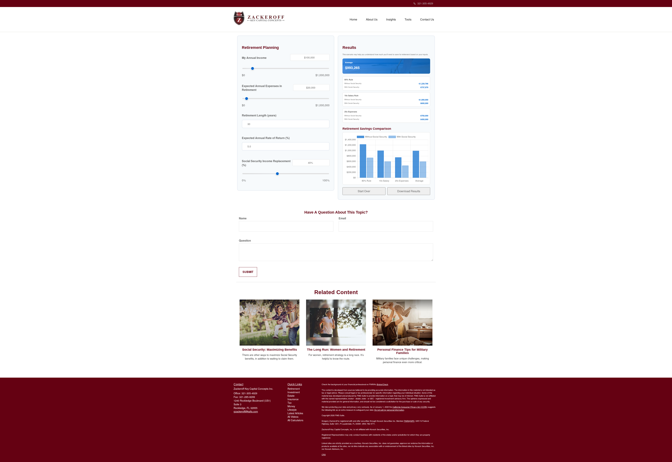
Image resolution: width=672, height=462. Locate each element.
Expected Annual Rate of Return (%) (266, 138)
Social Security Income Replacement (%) (266, 163)
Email (342, 218)
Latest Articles (295, 413)
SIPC (412, 420)
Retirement (294, 388)
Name (243, 218)
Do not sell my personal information (389, 409)
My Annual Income (254, 58)
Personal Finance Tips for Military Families (402, 351)
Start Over (364, 191)
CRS (324, 454)
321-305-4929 (425, 3)
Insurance (293, 399)
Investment (294, 392)
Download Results (408, 191)
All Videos (293, 416)
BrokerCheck (382, 384)
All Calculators (295, 420)
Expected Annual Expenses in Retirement (262, 88)
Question (245, 240)
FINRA (407, 420)
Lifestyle (292, 409)
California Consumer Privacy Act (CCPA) (410, 406)
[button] (372, 19)
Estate (291, 395)
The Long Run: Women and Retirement (336, 349)
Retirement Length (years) (259, 115)
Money (291, 406)
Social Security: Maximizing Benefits (269, 349)
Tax (290, 402)
